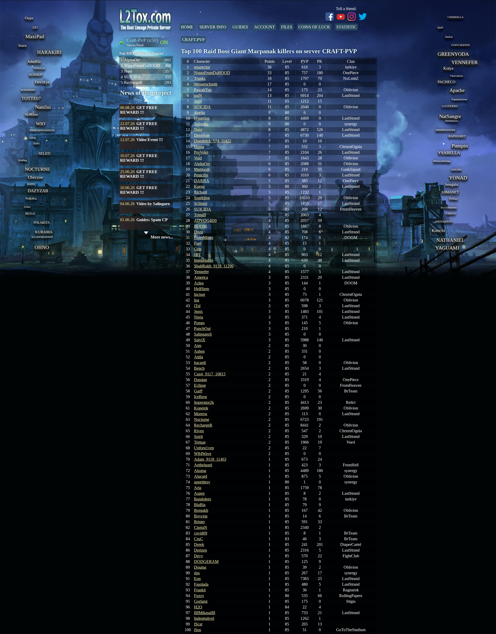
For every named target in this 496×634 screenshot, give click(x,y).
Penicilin (201, 175)
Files (286, 27)
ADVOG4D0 (205, 220)
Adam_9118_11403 (210, 459)
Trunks (199, 78)
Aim (197, 345)
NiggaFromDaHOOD (212, 73)
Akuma (200, 470)
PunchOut (202, 328)
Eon (197, 578)
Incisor (199, 294)
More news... (162, 237)
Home (187, 27)
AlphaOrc (202, 163)
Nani (198, 129)
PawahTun (203, 90)
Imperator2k (204, 402)
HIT (197, 254)
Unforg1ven (204, 448)
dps (197, 573)
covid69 (200, 533)
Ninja (198, 317)
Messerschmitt (205, 84)
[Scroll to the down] (146, 233)
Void (198, 158)
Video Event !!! (149, 139)
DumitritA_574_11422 (212, 141)
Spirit (198, 436)
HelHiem (201, 289)
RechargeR (203, 425)
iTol (197, 306)
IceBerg (200, 397)
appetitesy (202, 482)
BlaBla (199, 504)
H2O (198, 607)
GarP (198, 391)
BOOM (200, 226)
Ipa (196, 300)
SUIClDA (202, 107)
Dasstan (200, 379)
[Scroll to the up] (146, 101)
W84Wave (202, 453)
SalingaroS (203, 334)
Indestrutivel (204, 618)
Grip (198, 249)
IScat (198, 624)
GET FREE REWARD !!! (139, 109)
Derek (199, 544)
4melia (199, 112)
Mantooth (202, 169)
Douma (200, 567)
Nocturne (201, 419)
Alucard (200, 476)
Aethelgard (203, 465)
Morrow (200, 414)
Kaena (199, 186)
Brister (199, 522)
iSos (197, 630)
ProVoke (201, 152)
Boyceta (200, 516)
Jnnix (198, 311)
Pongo (199, 323)
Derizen (200, 550)
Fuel (197, 243)
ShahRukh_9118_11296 (214, 266)
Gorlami (200, 601)
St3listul (200, 203)
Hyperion (202, 118)
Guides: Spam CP (152, 220)
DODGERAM (206, 561)
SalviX (199, 340)
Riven (199, 431)
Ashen (199, 351)
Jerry (198, 101)
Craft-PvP (193, 39)
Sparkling (202, 198)
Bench (199, 368)
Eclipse (200, 385)
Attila (198, 357)
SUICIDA (202, 209)
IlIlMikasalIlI (204, 612)
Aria (197, 487)
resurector (202, 67)
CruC (198, 539)
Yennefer (201, 271)
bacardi (200, 362)
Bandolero (202, 499)
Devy (198, 556)
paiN (198, 95)
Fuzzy (199, 595)
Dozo (198, 232)
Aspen (199, 493)
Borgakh (201, 510)
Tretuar (200, 442)
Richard (200, 192)
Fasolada (201, 584)
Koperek (201, 408)
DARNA (201, 181)
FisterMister (203, 237)
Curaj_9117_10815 (210, 374)
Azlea (199, 283)
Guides (240, 27)
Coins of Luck (314, 27)
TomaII (200, 215)
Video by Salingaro (153, 204)
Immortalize (203, 260)
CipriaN (200, 527)
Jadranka (201, 124)
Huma (199, 146)
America (201, 277)
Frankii (200, 590)
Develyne (202, 135)
